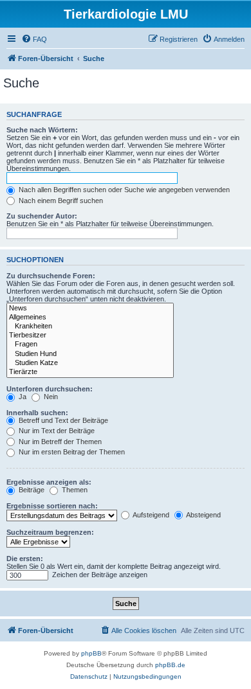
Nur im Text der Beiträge (56, 430)
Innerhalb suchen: (37, 412)
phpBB (91, 653)
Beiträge (30, 490)
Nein (50, 396)
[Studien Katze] (90, 363)
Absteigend (203, 515)
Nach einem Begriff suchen (60, 200)
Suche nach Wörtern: (42, 130)
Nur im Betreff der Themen (59, 441)
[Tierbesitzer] (90, 335)
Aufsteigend (150, 515)
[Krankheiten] (90, 326)
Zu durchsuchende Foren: (50, 276)
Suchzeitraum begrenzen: (50, 532)
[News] (90, 308)
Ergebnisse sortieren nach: (52, 506)
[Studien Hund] (90, 354)
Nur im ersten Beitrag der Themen (71, 452)
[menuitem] (34, 39)
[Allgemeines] (90, 317)
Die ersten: (24, 558)
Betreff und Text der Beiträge (62, 420)
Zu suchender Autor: (41, 216)
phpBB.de (170, 664)
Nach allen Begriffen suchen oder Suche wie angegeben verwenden (123, 189)
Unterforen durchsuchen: (49, 389)
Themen (74, 490)
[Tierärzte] (90, 372)
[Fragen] (90, 344)
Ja (21, 396)
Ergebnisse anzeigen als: (48, 482)
